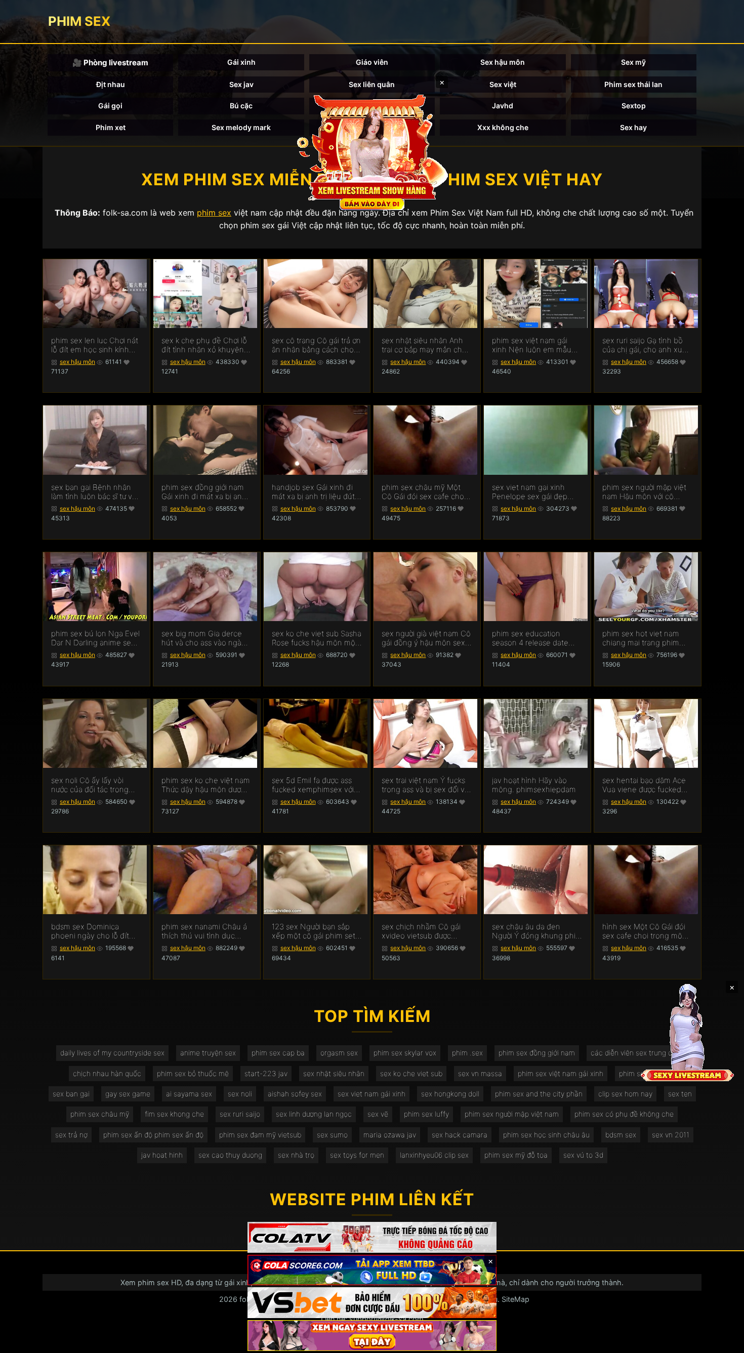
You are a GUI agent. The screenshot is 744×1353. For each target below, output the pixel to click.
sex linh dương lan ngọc (314, 1114)
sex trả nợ (71, 1134)
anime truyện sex (208, 1052)
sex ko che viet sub (411, 1073)
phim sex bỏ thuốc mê (193, 1073)
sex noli (240, 1093)
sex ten (680, 1093)
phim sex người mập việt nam (512, 1114)
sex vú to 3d (583, 1155)
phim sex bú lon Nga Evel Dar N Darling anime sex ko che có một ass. (95, 638)
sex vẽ (377, 1114)
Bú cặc (241, 105)
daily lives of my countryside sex (112, 1052)
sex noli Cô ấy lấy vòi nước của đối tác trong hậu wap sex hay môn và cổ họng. (94, 785)
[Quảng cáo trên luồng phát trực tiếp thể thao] (372, 1335)
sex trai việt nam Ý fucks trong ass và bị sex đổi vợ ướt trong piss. (425, 785)
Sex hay (633, 127)
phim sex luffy (426, 1114)
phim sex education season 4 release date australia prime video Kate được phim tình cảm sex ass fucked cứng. (536, 638)
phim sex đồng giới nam (537, 1052)
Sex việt (502, 84)
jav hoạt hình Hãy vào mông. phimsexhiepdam (534, 785)
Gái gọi (110, 105)
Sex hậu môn (502, 62)
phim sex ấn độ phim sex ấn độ (153, 1134)
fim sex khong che (174, 1114)
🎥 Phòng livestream (110, 62)
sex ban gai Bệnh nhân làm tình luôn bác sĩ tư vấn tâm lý (96, 492)
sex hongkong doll (450, 1093)
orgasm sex (339, 1052)
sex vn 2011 (670, 1134)
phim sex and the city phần (539, 1093)
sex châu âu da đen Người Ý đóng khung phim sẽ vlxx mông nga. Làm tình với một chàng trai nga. (537, 931)
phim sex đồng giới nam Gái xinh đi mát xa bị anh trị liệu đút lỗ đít (203, 492)
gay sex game (127, 1093)
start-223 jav (265, 1073)
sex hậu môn (77, 361)
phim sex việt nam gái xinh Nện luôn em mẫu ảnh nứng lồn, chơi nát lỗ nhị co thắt (534, 345)
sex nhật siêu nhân (333, 1073)
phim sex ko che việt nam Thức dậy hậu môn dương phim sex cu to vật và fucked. (205, 785)
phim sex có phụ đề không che (624, 1114)
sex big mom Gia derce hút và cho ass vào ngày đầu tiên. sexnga (203, 638)
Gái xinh (241, 62)
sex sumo (332, 1134)
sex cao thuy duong (230, 1155)
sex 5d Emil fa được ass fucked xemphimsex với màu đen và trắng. (313, 785)
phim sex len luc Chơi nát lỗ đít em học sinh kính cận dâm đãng (94, 345)
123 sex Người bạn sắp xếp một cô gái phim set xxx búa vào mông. (313, 931)
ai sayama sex (189, 1093)
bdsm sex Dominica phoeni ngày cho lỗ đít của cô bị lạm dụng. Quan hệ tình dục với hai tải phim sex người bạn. (95, 931)
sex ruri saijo (240, 1114)
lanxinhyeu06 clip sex (434, 1155)
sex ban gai (71, 1093)
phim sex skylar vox (405, 1052)
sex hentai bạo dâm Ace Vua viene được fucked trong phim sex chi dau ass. (644, 785)
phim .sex (467, 1052)
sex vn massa (480, 1073)
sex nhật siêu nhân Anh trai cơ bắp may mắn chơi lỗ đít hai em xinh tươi (425, 345)
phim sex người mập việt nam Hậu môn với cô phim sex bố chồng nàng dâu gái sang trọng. (645, 492)
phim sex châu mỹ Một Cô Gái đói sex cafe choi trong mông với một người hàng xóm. (426, 492)
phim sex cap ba (278, 1052)
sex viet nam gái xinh (371, 1093)
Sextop (634, 105)
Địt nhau (110, 84)
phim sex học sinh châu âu (546, 1134)
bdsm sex (620, 1134)
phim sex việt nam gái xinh (560, 1073)
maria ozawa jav (389, 1134)
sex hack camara (459, 1134)
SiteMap (515, 1299)
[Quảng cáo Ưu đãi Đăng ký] (372, 1270)
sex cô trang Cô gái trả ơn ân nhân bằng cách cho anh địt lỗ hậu (316, 345)
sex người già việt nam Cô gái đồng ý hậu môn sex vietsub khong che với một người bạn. (426, 638)
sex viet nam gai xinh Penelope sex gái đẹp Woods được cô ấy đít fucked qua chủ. (529, 492)
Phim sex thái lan (633, 84)
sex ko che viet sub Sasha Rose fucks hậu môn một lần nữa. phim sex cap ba (316, 638)
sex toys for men (357, 1155)
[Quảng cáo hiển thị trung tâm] (372, 152)
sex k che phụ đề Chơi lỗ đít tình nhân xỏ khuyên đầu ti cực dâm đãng (204, 345)
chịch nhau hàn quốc (107, 1073)
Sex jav (241, 84)
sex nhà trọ (296, 1155)
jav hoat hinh (162, 1155)
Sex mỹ (633, 62)
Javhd (502, 105)
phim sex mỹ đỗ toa (516, 1155)
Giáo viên (372, 62)
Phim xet (111, 127)
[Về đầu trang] (722, 1341)
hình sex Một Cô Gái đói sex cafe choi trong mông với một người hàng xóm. (646, 931)
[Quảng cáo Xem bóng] (372, 1237)
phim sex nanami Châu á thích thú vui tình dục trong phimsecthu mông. (204, 931)
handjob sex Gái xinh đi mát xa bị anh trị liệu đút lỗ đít (313, 492)
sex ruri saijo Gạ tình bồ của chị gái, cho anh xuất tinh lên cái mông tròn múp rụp (645, 345)
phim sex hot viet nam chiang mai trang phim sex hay (640, 638)
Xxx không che (502, 127)
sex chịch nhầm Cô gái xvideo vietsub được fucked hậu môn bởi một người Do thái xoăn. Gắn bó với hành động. (424, 931)
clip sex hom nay (625, 1093)
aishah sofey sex (295, 1093)
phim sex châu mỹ (99, 1114)
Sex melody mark (241, 127)
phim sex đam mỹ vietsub (260, 1134)
